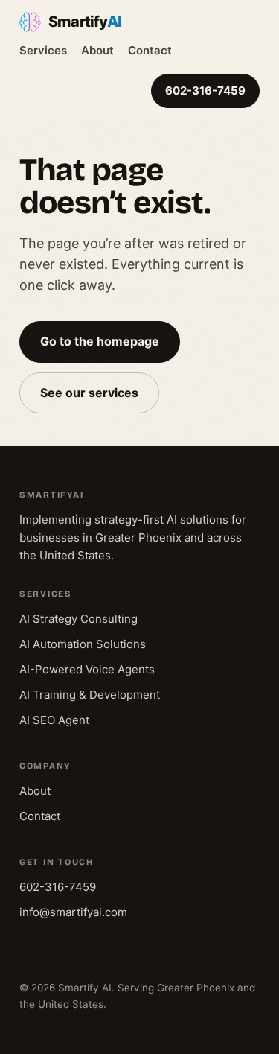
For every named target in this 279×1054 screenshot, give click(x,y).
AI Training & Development (89, 695)
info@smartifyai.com (73, 912)
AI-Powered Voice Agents (87, 669)
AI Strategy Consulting (78, 619)
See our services (89, 392)
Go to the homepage (99, 341)
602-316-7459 (205, 90)
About (97, 50)
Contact (150, 50)
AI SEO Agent (54, 720)
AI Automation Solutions (82, 644)
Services (43, 50)
